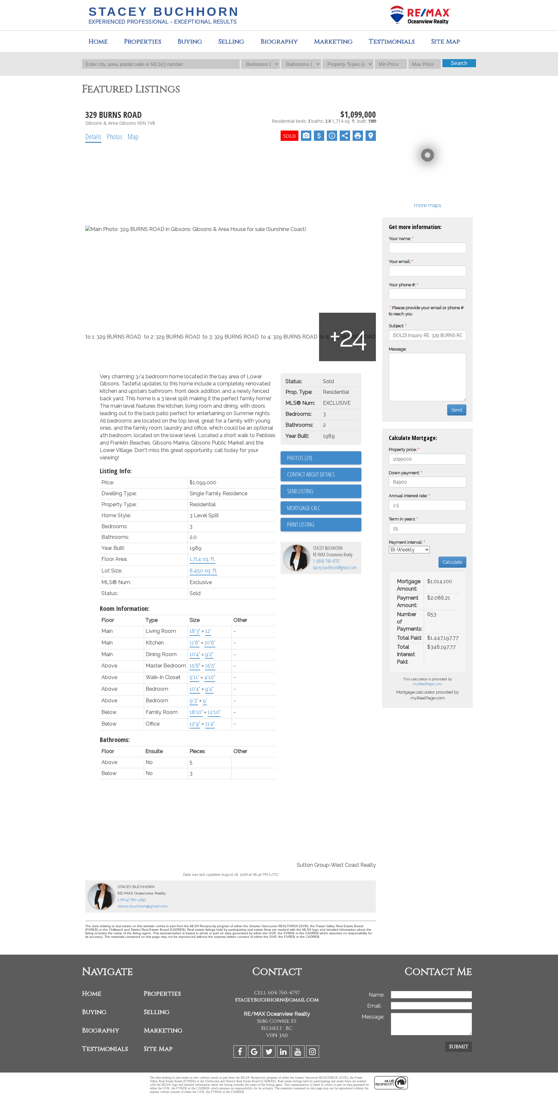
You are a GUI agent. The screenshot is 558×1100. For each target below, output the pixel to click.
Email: (375, 1006)
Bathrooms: (115, 739)
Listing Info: (116, 470)
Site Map (158, 1048)
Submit (458, 1046)
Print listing (300, 524)
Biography (279, 41)
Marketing (163, 1030)
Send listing (300, 491)
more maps (427, 205)
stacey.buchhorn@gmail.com (334, 567)
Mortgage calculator (324, 508)
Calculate (452, 562)
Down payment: (404, 472)
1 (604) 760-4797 (326, 561)
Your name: (400, 238)
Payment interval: (406, 542)
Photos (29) (299, 458)
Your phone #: (402, 284)
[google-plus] (255, 1053)
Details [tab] (93, 136)
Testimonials (392, 41)
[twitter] (270, 1053)
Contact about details (311, 474)
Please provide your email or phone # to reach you (426, 310)
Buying (190, 41)
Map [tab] (133, 136)
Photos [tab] (114, 136)
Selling (231, 41)
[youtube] (299, 1053)
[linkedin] (284, 1053)
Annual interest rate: (408, 495)
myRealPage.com (427, 684)
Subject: (396, 325)
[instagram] (313, 1053)
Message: (398, 349)
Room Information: (125, 608)
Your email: (400, 261)
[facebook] (240, 1053)
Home (98, 41)
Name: (376, 995)
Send (456, 410)
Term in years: (402, 519)
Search (459, 63)
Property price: (403, 449)
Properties (162, 993)
